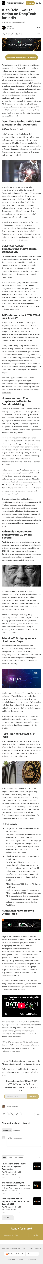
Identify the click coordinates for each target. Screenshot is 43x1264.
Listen (38, 28)
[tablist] (11, 1130)
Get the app (32, 1254)
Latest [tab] (10, 1158)
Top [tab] (4, 1158)
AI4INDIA (10, 26)
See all (6, 1218)
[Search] (39, 1157)
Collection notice (35, 1248)
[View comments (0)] (11, 34)
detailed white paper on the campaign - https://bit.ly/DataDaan (19, 968)
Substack (10, 1259)
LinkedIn (25, 1069)
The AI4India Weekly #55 (11, 1172)
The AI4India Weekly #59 (11, 1207)
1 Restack (15, 1107)
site (34, 1064)
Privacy (18, 1248)
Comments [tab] (7, 1130)
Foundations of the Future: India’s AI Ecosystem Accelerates (14, 1166)
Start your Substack (15, 1254)
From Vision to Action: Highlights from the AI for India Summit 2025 (16, 1201)
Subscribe (30, 3)
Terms (25, 1248)
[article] (21, 1170)
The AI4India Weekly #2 (13, 1183)
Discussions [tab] (19, 1158)
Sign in (38, 3)
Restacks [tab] (16, 1130)
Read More (23, 240)
